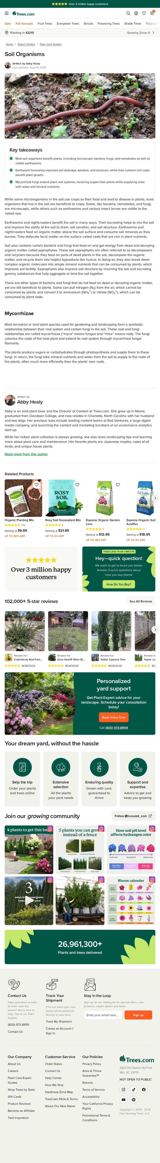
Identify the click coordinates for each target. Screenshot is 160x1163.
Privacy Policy (91, 1064)
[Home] (23, 13)
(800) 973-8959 (116, 727)
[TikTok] (134, 1089)
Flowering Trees (109, 23)
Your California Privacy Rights (97, 1106)
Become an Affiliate (21, 1110)
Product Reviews (19, 1103)
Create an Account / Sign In (59, 1031)
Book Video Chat (113, 717)
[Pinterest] (134, 1100)
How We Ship (54, 1085)
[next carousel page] (155, 498)
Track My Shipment (59, 1021)
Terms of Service (93, 1089)
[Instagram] (123, 1089)
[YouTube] (123, 1100)
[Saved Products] (144, 13)
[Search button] (128, 13)
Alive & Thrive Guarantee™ (91, 1073)
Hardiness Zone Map (59, 1092)
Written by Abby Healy (26, 63)
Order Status (53, 1064)
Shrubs (88, 23)
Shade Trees (132, 23)
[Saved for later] (36, 484)
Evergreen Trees (68, 23)
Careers (13, 1071)
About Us (14, 1064)
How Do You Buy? (119, 584)
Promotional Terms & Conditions (96, 1118)
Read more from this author (26, 454)
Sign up (138, 1015)
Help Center (53, 1078)
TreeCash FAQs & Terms (61, 1099)
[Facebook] (144, 1089)
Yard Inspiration (18, 1117)
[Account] (136, 13)
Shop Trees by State (21, 1089)
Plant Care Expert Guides (19, 1080)
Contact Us (15, 1031)
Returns (87, 1082)
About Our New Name (60, 1106)
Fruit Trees (45, 23)
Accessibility (91, 1096)
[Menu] (8, 13)
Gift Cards (14, 1096)
